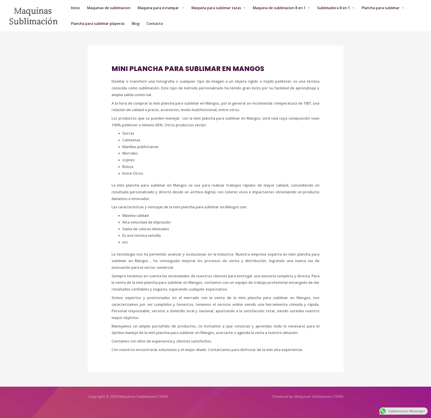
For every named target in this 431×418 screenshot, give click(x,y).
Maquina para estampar (159, 7)
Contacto (155, 23)
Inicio (75, 7)
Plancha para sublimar (381, 7)
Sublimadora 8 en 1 (333, 7)
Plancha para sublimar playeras (98, 23)
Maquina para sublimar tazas (216, 7)
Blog (135, 23)
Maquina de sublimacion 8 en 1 (279, 7)
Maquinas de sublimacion (108, 7)
